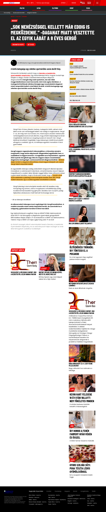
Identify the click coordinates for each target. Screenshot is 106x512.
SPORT (71, 8)
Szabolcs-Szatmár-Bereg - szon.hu (94, 496)
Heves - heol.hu (52, 504)
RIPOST (13, 16)
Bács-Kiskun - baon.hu (35, 495)
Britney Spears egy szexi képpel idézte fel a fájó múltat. (50, 278)
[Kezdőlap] (11, 3)
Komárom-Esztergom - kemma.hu (76, 498)
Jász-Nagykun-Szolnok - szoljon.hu (74, 496)
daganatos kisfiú (18, 45)
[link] (15, 268)
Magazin (67, 491)
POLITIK (22, 8)
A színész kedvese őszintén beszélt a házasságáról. (80, 405)
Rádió (93, 491)
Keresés (74, 3)
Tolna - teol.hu (90, 498)
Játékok (63, 3)
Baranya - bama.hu (34, 497)
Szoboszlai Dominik (19, 13)
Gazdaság (58, 491)
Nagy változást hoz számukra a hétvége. (80, 369)
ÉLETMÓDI (55, 8)
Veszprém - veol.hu (92, 503)
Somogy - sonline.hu (73, 503)
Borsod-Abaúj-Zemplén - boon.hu (37, 502)
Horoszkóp (7, 13)
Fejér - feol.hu (51, 497)
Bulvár (75, 491)
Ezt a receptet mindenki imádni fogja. (81, 476)
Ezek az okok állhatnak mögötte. (80, 288)
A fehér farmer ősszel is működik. (82, 441)
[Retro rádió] (82, 3)
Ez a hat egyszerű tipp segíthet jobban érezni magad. (81, 258)
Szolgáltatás (85, 491)
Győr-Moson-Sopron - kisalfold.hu (57, 499)
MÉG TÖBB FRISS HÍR (75, 100)
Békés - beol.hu (33, 499)
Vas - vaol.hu (90, 501)
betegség (31, 45)
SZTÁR (38, 8)
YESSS (88, 8)
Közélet (48, 491)
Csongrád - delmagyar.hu (36, 504)
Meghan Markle (32, 13)
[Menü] (97, 3)
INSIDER (24, 16)
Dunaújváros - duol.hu (54, 495)
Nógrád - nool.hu (72, 501)
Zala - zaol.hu (90, 505)
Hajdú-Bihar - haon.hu (54, 502)
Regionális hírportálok (36, 491)
